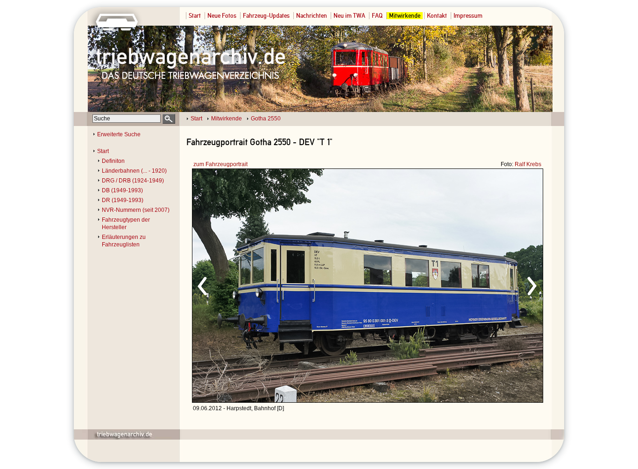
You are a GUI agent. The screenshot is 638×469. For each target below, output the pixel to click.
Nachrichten (311, 15)
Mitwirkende (404, 15)
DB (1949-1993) (122, 190)
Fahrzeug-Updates (266, 15)
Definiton (113, 161)
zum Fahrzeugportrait (220, 164)
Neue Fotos (221, 15)
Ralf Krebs (528, 164)
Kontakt (437, 15)
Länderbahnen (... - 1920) (134, 171)
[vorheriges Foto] (282, 284)
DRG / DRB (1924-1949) (133, 180)
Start (195, 15)
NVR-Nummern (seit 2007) (136, 210)
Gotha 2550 (266, 118)
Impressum (468, 15)
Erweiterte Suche (119, 134)
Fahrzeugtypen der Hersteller (126, 224)
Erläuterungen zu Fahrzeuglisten (124, 241)
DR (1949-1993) (122, 200)
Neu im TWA (349, 15)
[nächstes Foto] (450, 284)
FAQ (377, 15)
